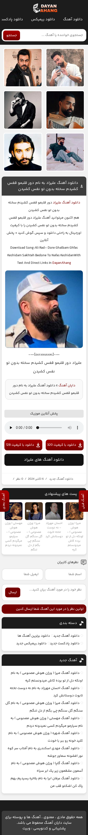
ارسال (13, 592)
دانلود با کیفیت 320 (61, 445)
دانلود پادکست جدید (64, 643)
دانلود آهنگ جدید (61, 479)
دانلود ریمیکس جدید (31, 643)
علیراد (56, 202)
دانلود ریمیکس (43, 19)
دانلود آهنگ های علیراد (44, 460)
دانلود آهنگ (73, 19)
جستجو (11, 35)
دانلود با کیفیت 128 (20, 445)
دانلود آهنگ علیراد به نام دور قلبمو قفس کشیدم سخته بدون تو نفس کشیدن (42, 186)
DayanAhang (61, 263)
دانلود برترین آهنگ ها (34, 636)
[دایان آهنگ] (45, 8)
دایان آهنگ (66, 385)
